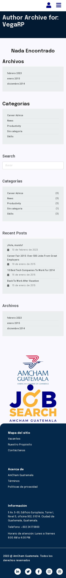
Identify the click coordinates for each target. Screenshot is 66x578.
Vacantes (14, 438)
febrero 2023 (14, 73)
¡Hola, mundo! (15, 245)
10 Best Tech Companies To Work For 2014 (31, 270)
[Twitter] (28, 571)
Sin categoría (14, 131)
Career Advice (15, 115)
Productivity (14, 126)
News (10, 120)
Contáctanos (16, 450)
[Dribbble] (59, 571)
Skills (10, 136)
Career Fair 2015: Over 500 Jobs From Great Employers (32, 258)
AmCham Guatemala (20, 475)
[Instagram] (49, 571)
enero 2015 (13, 78)
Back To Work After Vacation (23, 281)
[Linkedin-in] (17, 571)
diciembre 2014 (16, 83)
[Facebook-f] (38, 571)
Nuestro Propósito (20, 444)
